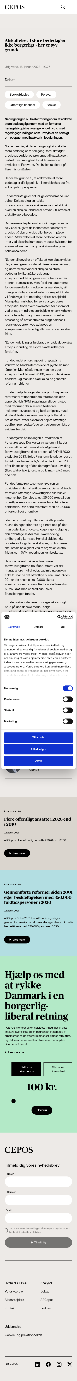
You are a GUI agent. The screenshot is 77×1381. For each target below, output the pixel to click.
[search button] (63, 7)
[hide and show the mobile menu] (71, 7)
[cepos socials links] (37, 1364)
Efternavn (11, 1192)
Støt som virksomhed (58, 1069)
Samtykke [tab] (14, 626)
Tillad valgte (38, 749)
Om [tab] (63, 626)
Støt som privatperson (26, 1069)
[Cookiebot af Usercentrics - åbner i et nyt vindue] (57, 617)
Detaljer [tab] (39, 626)
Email (8, 1210)
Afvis (38, 760)
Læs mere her (16, 1052)
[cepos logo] (19, 1150)
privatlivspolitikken (31, 1232)
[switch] (68, 699)
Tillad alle (38, 737)
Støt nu (42, 1110)
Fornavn (10, 1173)
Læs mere (19, 853)
